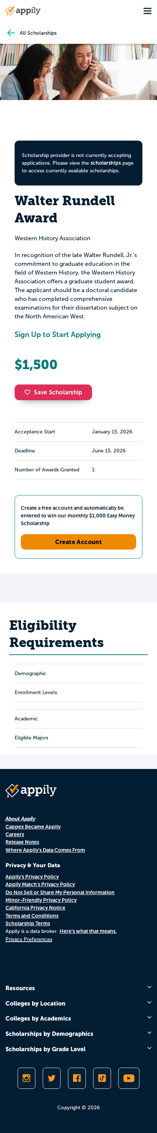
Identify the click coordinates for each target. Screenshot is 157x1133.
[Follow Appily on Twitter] (52, 1078)
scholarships (106, 163)
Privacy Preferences (28, 939)
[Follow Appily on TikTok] (102, 1078)
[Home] (23, 11)
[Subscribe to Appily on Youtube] (128, 1078)
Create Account (78, 542)
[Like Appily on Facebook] (77, 1078)
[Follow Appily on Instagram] (26, 1078)
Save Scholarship (58, 392)
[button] (29, 392)
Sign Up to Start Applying (58, 334)
